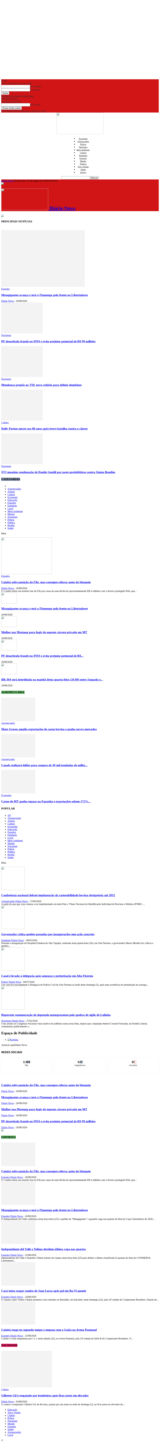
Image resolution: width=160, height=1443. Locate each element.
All (9, 815)
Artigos (83, 172)
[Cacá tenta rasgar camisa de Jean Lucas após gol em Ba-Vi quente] (18, 1284)
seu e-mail (35, 104)
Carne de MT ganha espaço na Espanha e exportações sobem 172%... (45, 801)
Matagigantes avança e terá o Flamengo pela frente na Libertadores (44, 295)
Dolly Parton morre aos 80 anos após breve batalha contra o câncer (44, 428)
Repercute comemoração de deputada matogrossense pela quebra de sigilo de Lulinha (56, 1015)
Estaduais (83, 155)
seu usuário (35, 86)
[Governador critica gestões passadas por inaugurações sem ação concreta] (13, 928)
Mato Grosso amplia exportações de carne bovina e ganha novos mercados (49, 729)
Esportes (83, 158)
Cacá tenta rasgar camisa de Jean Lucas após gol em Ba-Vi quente (43, 1290)
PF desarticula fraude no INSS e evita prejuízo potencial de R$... (42, 655)
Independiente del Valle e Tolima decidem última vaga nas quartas (43, 1249)
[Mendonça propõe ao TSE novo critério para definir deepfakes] (22, 376)
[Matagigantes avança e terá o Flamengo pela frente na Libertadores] (43, 286)
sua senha (35, 89)
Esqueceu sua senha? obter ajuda (17, 96)
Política (83, 164)
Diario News (7, 301)
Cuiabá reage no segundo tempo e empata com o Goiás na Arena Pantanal (49, 1329)
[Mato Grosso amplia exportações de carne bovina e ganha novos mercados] (18, 720)
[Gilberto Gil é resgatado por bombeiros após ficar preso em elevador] (26, 1386)
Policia (83, 144)
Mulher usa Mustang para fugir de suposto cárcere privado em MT (44, 632)
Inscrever (133, 1060)
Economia (83, 138)
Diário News (7, 180)
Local (10, 508)
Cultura (83, 153)
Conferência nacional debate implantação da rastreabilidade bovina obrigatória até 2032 (58, 895)
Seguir (80, 1060)
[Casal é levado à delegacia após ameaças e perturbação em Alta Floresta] (13, 970)
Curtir (26, 1060)
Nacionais (83, 147)
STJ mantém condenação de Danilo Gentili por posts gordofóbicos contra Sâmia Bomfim (58, 472)
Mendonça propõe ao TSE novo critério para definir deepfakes (41, 385)
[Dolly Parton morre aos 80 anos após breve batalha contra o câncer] (22, 419)
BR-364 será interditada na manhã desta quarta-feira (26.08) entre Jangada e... (52, 679)
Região (11, 525)
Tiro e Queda (83, 167)
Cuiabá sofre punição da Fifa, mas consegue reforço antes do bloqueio (46, 582)
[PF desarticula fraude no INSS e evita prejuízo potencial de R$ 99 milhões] (22, 332)
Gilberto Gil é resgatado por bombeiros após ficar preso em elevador (45, 1395)
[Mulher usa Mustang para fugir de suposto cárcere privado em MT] (9, 626)
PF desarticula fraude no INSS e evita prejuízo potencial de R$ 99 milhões (48, 341)
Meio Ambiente (83, 150)
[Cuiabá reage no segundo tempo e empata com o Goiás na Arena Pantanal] (18, 1323)
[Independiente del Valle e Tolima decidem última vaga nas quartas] (18, 1243)
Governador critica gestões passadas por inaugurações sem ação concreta (47, 934)
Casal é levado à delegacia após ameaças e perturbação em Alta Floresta (47, 976)
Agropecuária (83, 141)
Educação (12, 500)
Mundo (83, 161)
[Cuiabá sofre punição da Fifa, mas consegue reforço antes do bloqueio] (26, 573)
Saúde (83, 169)
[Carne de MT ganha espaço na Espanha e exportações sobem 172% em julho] (18, 792)
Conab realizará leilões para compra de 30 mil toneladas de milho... (44, 765)
